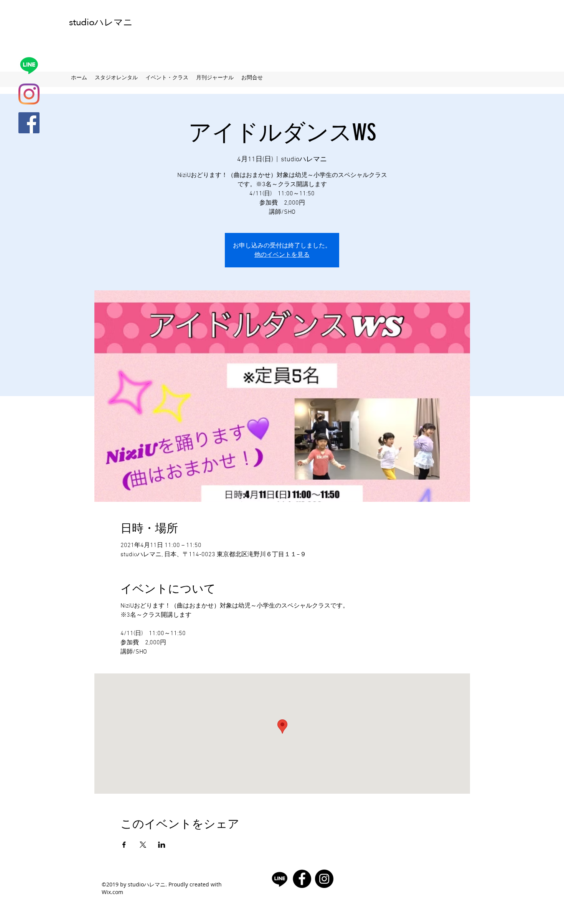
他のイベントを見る (282, 254)
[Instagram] (29, 94)
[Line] (29, 65)
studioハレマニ (101, 22)
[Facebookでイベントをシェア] (124, 845)
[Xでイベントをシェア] (143, 845)
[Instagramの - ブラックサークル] (324, 879)
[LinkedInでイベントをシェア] (161, 845)
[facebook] (29, 122)
